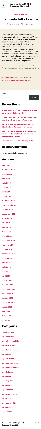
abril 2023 (6, 276)
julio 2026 (6, 165)
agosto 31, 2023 (29, 24)
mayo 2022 (6, 316)
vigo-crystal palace (10, 363)
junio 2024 (6, 227)
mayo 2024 (6, 232)
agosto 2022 (7, 307)
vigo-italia (6, 385)
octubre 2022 (7, 298)
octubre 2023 (7, 249)
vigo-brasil (6, 354)
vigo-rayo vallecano (10, 394)
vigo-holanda (7, 372)
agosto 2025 (7, 174)
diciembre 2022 (8, 289)
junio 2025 (6, 183)
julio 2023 (6, 263)
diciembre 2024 (8, 201)
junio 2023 (6, 267)
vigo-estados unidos (10, 368)
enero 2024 (6, 236)
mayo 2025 (6, 187)
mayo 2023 (6, 272)
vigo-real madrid (9, 403)
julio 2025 (6, 179)
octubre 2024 (7, 210)
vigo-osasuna (7, 390)
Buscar (4, 93)
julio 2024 (6, 223)
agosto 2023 (7, 258)
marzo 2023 (7, 280)
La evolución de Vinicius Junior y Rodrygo (19, 141)
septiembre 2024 (9, 214)
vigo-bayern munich (10, 350)
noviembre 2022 (8, 294)
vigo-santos (7, 412)
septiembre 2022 (9, 302)
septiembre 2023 (9, 254)
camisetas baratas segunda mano (16, 66)
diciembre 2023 (8, 241)
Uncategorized (20, 14)
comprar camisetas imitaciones (28, 68)
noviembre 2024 (9, 205)
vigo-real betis (8, 399)
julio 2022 (6, 311)
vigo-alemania (8, 337)
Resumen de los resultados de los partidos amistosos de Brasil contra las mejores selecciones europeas (19, 133)
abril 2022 (6, 320)
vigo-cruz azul (8, 359)
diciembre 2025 (8, 170)
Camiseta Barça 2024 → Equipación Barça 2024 (20, 5)
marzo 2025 (7, 196)
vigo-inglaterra (8, 381)
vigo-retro (6, 407)
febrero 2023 (7, 285)
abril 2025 (6, 192)
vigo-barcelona (8, 345)
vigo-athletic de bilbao (11, 341)
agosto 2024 (7, 218)
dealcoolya (15, 24)
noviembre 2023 (9, 245)
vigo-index (6, 376)
